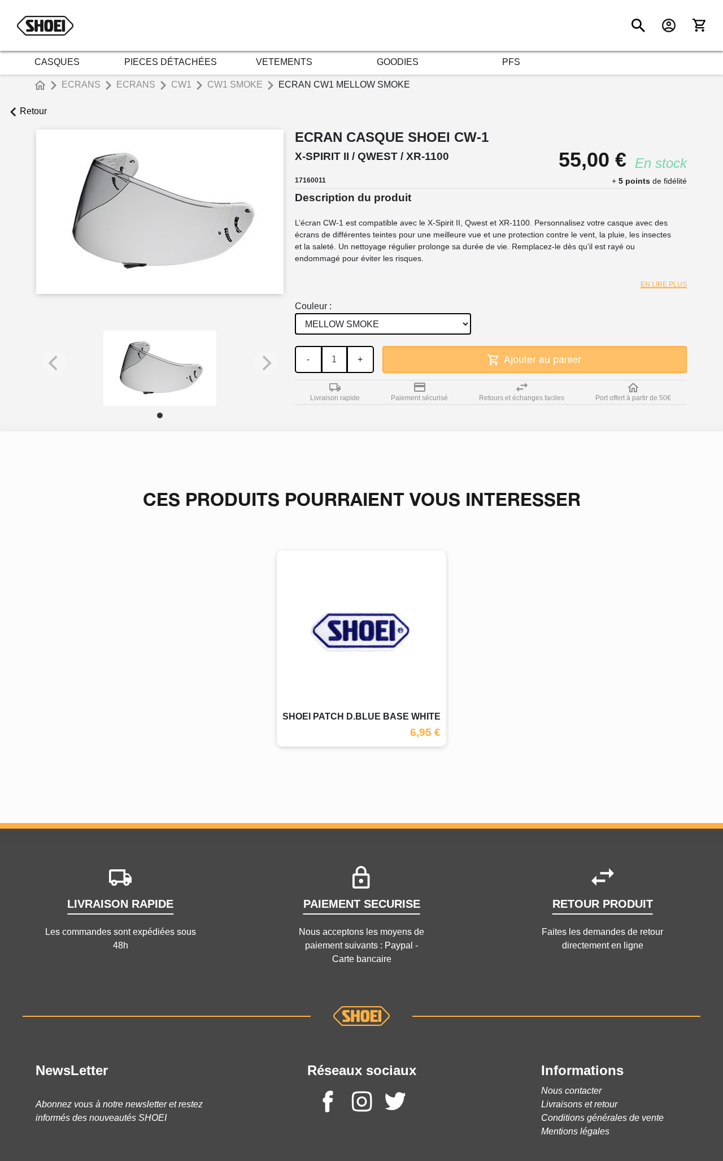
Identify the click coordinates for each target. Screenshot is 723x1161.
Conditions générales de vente (602, 1118)
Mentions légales (575, 1131)
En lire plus (664, 284)
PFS (511, 62)
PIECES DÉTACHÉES (170, 62)
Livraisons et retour (579, 1104)
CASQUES (57, 62)
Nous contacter (571, 1090)
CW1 (181, 84)
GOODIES (398, 62)
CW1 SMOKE (235, 84)
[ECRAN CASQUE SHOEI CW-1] (159, 368)
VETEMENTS (284, 62)
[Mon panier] (699, 25)
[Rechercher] (638, 25)
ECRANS (81, 84)
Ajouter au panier (541, 359)
